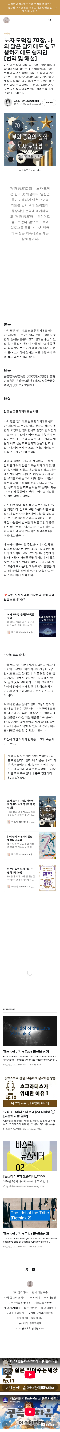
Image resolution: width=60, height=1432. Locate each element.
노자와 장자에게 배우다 (41, 1312)
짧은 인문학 (30, 1307)
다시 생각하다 (20, 1292)
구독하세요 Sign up (19, 1302)
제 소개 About (12, 1307)
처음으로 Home (43, 1302)
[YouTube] (33, 1269)
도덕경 (7, 33)
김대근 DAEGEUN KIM (26, 100)
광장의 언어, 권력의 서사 (30, 1318)
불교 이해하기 (48, 1307)
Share (49, 102)
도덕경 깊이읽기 (15, 1312)
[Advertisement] (30, 276)
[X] (26, 1269)
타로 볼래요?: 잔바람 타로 (30, 1328)
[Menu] (55, 20)
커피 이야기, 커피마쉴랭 (43, 1297)
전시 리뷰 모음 (40, 1292)
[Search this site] (49, 20)
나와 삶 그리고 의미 (14, 1297)
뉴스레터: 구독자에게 (30, 1323)
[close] (56, 7)
